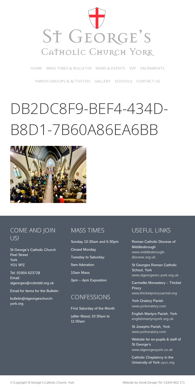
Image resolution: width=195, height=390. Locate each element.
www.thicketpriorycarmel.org (154, 293)
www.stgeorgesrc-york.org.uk (155, 275)
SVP (132, 68)
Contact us (148, 80)
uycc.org (167, 362)
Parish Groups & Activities (62, 80)
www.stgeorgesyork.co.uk (152, 350)
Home (36, 68)
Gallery (102, 80)
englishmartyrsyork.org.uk (152, 319)
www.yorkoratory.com (149, 306)
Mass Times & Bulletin (68, 68)
